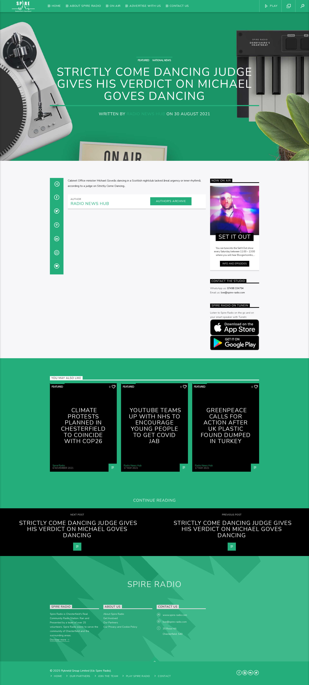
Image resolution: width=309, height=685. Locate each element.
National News (162, 60)
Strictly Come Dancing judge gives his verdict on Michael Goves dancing (78, 529)
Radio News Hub (146, 114)
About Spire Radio (85, 6)
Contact (164, 676)
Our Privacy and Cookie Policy (120, 627)
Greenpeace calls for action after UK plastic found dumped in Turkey (226, 425)
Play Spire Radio (138, 676)
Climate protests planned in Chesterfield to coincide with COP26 (83, 425)
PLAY (273, 6)
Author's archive (171, 201)
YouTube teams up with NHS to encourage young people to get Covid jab (155, 425)
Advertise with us (145, 6)
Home (56, 6)
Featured (143, 60)
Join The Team (108, 676)
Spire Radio (59, 465)
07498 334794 (235, 288)
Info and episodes (234, 263)
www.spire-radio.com (175, 615)
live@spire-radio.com (233, 292)
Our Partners (110, 622)
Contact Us (179, 6)
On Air (115, 6)
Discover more (58, 639)
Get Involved (110, 618)
